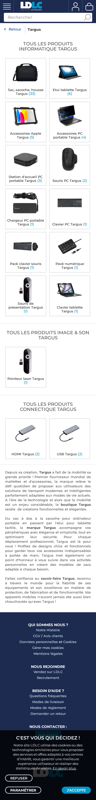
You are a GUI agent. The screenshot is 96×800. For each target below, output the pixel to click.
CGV (36, 636)
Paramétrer (23, 790)
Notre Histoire (48, 630)
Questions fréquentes (48, 696)
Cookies (70, 642)
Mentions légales (48, 653)
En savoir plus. (65, 768)
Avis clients (53, 636)
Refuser (18, 778)
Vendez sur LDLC (48, 672)
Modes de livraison (48, 702)
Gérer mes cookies (48, 648)
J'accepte (76, 790)
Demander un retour (48, 714)
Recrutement (48, 678)
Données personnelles (38, 642)
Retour (15, 29)
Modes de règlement (48, 708)
